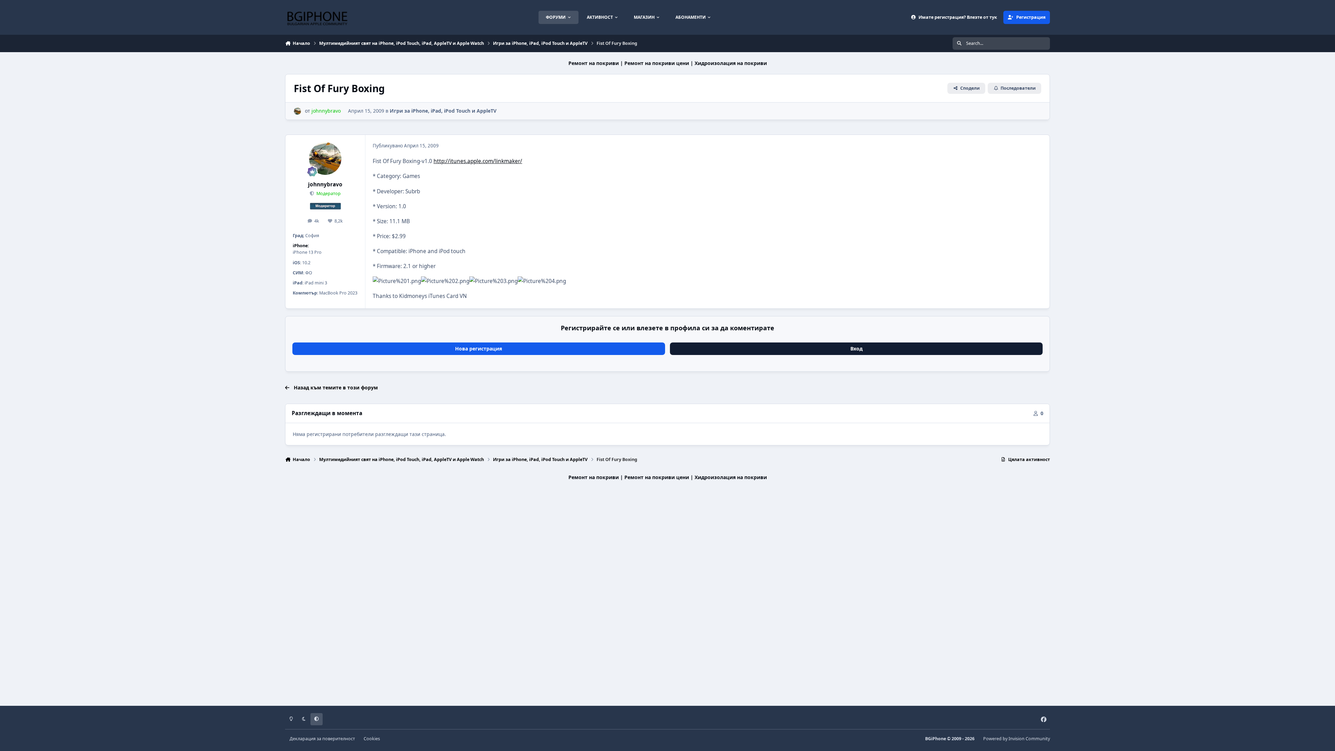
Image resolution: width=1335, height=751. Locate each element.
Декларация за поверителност (322, 739)
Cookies (372, 739)
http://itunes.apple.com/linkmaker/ (478, 161)
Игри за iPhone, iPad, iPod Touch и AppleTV (443, 110)
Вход (856, 348)
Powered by (1016, 739)
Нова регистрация (478, 348)
